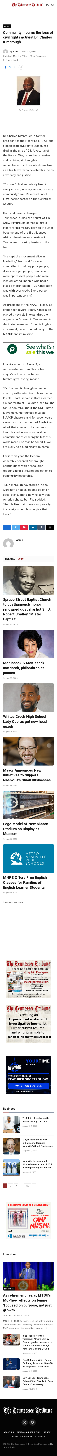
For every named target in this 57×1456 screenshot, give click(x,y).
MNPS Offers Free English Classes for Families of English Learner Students (25, 882)
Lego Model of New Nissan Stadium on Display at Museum (25, 829)
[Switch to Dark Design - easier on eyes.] (47, 5)
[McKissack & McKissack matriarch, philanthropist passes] (28, 644)
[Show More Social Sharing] (21, 67)
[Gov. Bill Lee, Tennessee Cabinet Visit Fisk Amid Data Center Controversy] (11, 1382)
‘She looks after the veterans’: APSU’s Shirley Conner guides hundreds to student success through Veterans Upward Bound (37, 1342)
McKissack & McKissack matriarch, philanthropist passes (23, 668)
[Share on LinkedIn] (15, 67)
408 (27, 1186)
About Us (8, 1432)
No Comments (39, 56)
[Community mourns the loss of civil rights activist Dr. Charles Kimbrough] (28, 90)
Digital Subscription (29, 1432)
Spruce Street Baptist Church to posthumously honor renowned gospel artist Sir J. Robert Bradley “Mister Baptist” (27, 609)
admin (15, 51)
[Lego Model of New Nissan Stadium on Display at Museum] (28, 805)
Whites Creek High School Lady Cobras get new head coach (25, 721)
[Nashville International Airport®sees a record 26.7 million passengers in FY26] (11, 1167)
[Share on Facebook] (5, 67)
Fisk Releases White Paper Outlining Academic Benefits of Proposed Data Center (37, 1363)
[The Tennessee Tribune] (27, 5)
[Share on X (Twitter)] (10, 67)
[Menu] (5, 5)
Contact (40, 1436)
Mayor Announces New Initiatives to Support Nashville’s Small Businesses (27, 775)
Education (9, 1289)
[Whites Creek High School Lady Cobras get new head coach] (28, 697)
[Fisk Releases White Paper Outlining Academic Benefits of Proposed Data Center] (11, 1364)
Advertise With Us (22, 1436)
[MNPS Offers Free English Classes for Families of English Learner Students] (28, 858)
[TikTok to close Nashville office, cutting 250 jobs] (11, 1124)
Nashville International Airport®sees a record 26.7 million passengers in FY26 (37, 1164)
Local (7, 26)
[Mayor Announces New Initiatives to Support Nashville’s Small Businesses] (28, 751)
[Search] (52, 5)
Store (47, 1432)
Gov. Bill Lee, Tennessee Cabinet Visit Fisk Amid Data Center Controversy (37, 1381)
